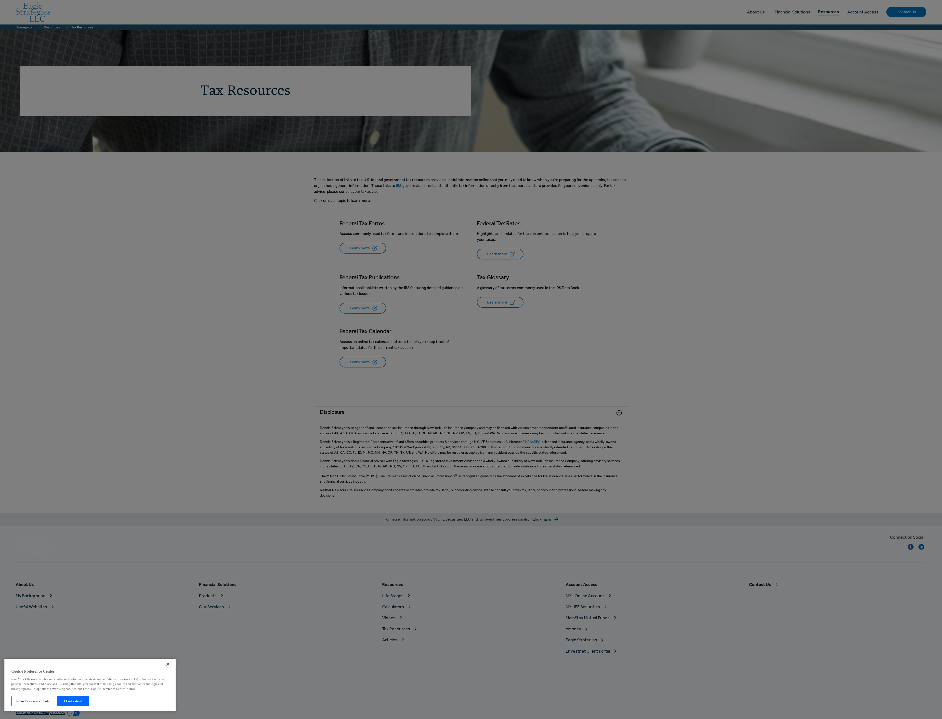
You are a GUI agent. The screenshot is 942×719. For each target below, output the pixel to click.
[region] (90, 685)
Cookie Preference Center (32, 701)
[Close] (167, 664)
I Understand (73, 701)
